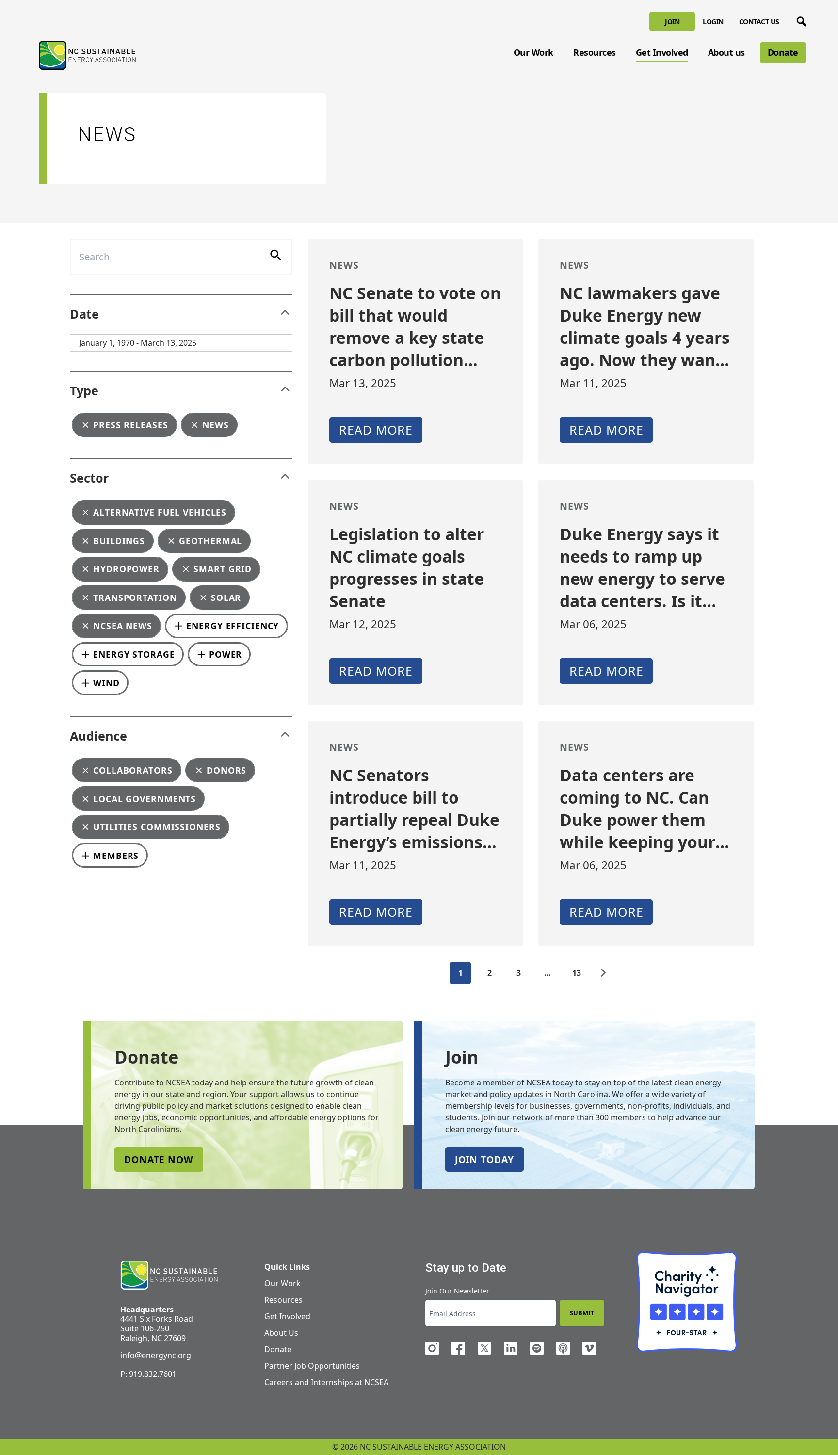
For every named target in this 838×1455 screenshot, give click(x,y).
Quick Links (287, 1266)
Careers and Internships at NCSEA (326, 1382)
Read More (376, 429)
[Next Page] (603, 973)
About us (726, 52)
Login (713, 21)
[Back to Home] (87, 55)
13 (576, 973)
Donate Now (158, 1159)
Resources (594, 52)
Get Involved (662, 52)
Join (672, 21)
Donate (783, 52)
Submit (582, 1313)
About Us (281, 1332)
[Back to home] (169, 1275)
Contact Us (759, 21)
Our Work (533, 52)
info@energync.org (155, 1355)
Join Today (484, 1159)
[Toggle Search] (800, 20)
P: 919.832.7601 (148, 1374)
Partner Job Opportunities (312, 1365)
